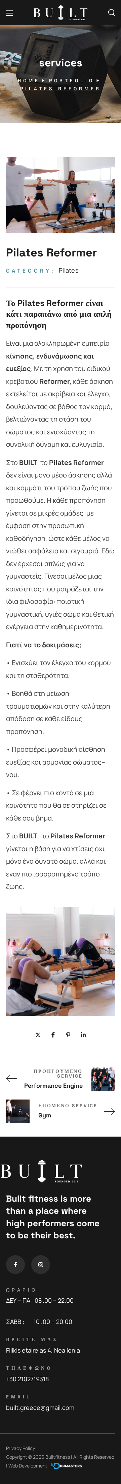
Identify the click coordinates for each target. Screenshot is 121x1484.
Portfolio (71, 81)
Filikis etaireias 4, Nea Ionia (43, 1350)
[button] (111, 13)
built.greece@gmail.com (40, 1407)
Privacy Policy (20, 1448)
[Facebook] (15, 1264)
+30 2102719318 (27, 1379)
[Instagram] (40, 1264)
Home (29, 81)
